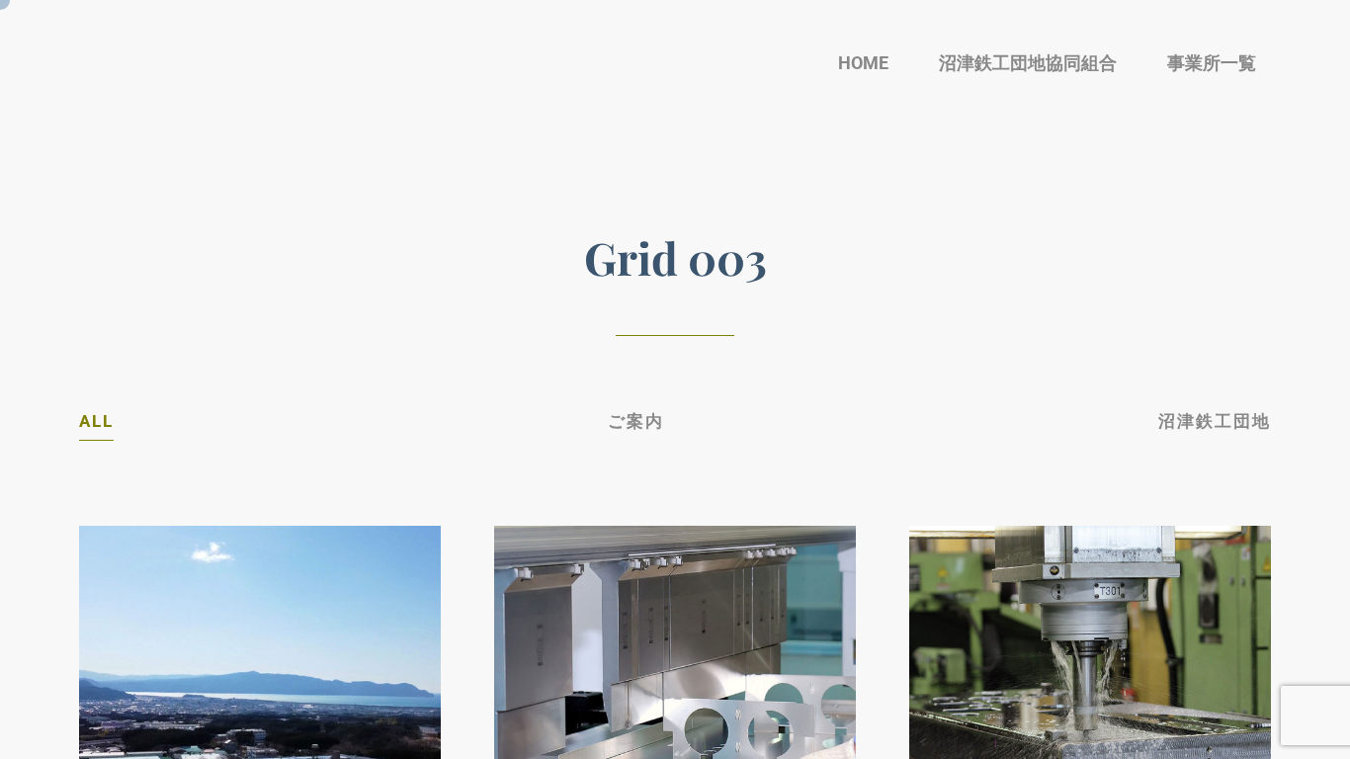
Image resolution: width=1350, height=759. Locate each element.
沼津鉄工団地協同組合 (1028, 62)
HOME (863, 62)
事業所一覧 (1211, 62)
